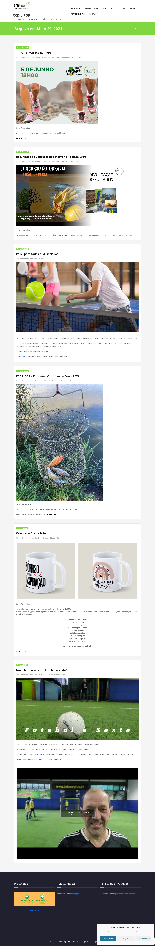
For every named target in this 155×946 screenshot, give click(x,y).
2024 (132, 29)
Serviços (38, 538)
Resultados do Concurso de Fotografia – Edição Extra (51, 157)
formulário (38, 755)
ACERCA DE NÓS (91, 8)
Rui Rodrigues (24, 57)
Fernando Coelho (26, 259)
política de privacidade (125, 893)
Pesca (72, 381)
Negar (125, 938)
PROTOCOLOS (121, 8)
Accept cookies (108, 938)
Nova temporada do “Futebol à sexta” (41, 670)
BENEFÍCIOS (107, 8)
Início (126, 29)
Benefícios (39, 57)
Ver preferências (143, 938)
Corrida (73, 57)
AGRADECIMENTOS (78, 14)
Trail (79, 57)
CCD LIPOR (21, 15)
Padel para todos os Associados (37, 254)
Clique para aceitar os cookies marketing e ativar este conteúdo (77, 813)
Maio (139, 29)
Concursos (65, 381)
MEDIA (132, 8)
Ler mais (19, 138)
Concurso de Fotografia (70, 161)
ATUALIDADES (76, 8)
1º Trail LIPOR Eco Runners (33, 52)
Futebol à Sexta (60, 675)
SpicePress (87, 941)
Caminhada (65, 57)
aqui (25, 356)
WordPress (71, 941)
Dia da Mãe (54, 538)
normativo (48, 760)
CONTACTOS (94, 14)
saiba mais (34, 910)
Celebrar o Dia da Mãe (31, 533)
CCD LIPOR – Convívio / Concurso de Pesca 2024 (47, 376)
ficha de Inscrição (41, 351)
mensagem (75, 893)
